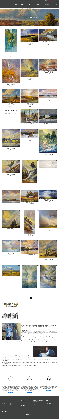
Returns (11, 403)
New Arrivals (17, 4)
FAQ (10, 404)
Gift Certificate (23, 405)
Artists (13, 4)
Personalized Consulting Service (25, 404)
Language (47, 4)
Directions (34, 404)
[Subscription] (29, 305)
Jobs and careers (35, 409)
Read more (11, 392)
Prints (22, 4)
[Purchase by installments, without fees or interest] (11, 379)
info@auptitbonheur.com (49, 403)
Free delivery (23, 400)
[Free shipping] (48, 379)
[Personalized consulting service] (30, 379)
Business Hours (34, 405)
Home (2, 400)
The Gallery (37, 4)
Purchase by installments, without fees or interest (26, 402)
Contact (42, 4)
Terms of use (11, 400)
